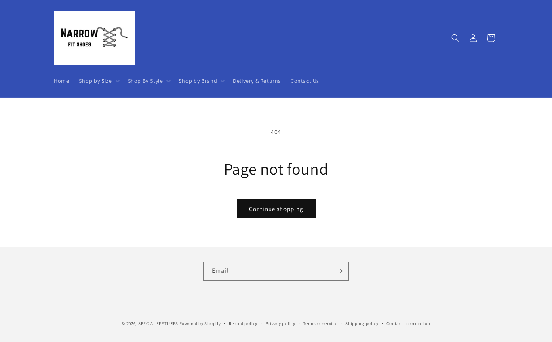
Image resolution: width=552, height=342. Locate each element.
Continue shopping (276, 209)
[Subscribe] (339, 271)
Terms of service (320, 323)
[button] (98, 80)
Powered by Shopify (200, 323)
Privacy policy (280, 323)
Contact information (408, 323)
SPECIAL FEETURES (158, 323)
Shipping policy (362, 323)
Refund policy (243, 323)
